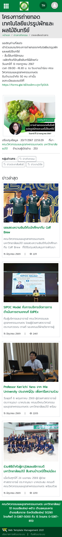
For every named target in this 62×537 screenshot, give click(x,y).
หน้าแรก (6, 35)
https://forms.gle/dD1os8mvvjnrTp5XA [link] (25, 85)
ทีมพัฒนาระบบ (38, 534)
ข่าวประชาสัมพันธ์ (15, 164)
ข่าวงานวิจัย (36, 164)
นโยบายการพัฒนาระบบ (13, 534)
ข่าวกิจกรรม (28, 159)
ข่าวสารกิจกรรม (21, 35)
